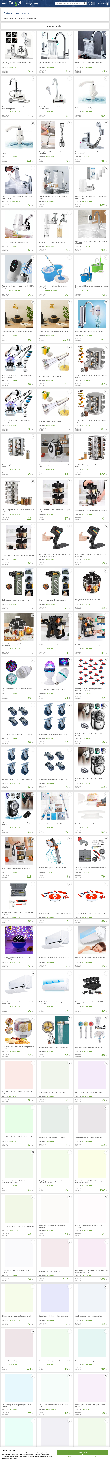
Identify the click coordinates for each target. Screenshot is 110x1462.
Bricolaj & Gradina (32, 4)
